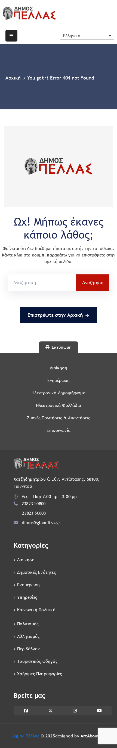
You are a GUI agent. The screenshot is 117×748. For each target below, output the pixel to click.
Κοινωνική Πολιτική (36, 609)
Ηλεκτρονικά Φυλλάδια (58, 405)
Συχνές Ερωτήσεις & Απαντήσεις (58, 417)
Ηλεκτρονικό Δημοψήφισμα (58, 392)
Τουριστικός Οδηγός (37, 661)
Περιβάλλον (28, 648)
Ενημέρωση (58, 380)
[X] (50, 710)
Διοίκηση (58, 367)
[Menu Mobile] (11, 36)
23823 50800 (33, 503)
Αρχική (13, 78)
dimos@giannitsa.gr (41, 522)
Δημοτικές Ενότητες (36, 572)
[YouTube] (99, 710)
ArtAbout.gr (93, 736)
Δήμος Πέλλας (25, 736)
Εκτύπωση (62, 347)
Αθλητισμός (28, 636)
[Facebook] (26, 710)
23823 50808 (34, 513)
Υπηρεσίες (27, 597)
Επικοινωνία (58, 430)
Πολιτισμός (27, 623)
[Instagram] (75, 710)
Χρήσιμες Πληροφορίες (39, 673)
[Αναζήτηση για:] (42, 282)
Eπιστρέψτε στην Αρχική (55, 315)
